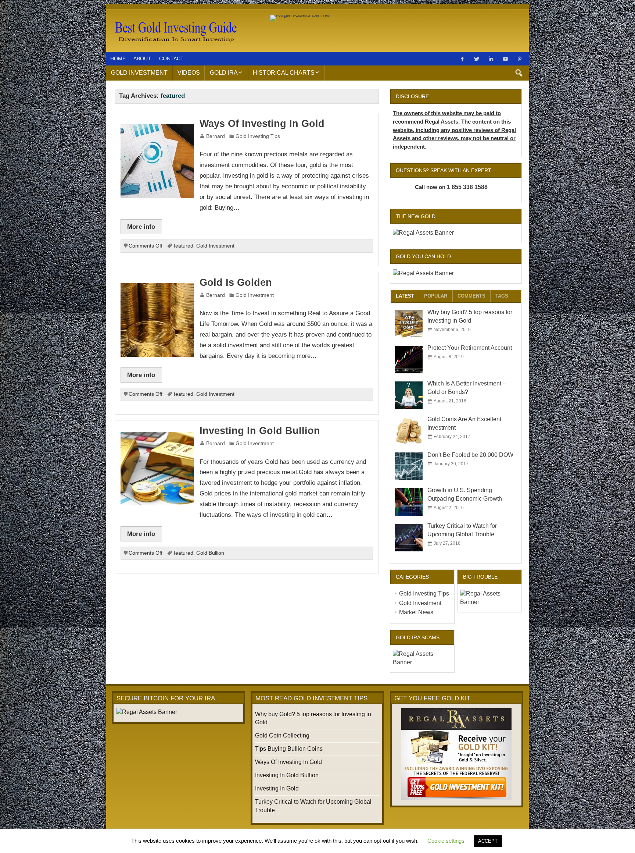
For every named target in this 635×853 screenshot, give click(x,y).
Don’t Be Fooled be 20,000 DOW (470, 455)
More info (141, 226)
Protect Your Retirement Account (469, 348)
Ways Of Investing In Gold (262, 123)
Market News (416, 612)
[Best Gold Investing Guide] (175, 19)
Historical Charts (284, 73)
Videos (188, 73)
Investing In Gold (277, 788)
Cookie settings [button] (445, 841)
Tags (501, 296)
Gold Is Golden (236, 282)
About (142, 58)
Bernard (215, 136)
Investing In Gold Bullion (260, 430)
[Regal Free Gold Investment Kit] (456, 754)
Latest (405, 296)
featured (183, 246)
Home (118, 58)
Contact (171, 58)
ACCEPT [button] (488, 841)
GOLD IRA (224, 73)
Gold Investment (139, 73)
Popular (435, 296)
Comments (471, 296)
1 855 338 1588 (467, 187)
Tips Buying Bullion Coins (289, 749)
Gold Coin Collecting (282, 735)
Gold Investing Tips (258, 136)
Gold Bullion (210, 553)
